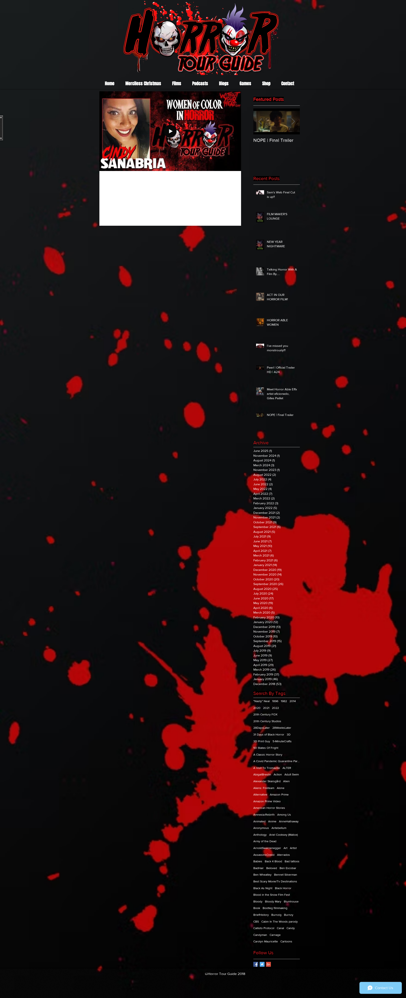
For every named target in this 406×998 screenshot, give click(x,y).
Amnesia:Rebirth (264, 814)
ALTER (287, 768)
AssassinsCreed (263, 854)
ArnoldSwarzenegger (267, 848)
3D (289, 734)
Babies (257, 861)
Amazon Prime (279, 794)
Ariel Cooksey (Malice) (283, 834)
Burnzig (276, 914)
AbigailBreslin (262, 774)
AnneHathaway (289, 821)
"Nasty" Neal (261, 701)
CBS (256, 921)
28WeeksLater (281, 727)
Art (285, 848)
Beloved (271, 868)
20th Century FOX (265, 714)
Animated (259, 821)
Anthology (260, 834)
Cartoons (286, 941)
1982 (284, 701)
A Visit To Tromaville (266, 768)
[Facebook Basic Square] (255, 964)
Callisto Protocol (263, 928)
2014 (292, 701)
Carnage (275, 934)
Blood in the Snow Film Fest (271, 894)
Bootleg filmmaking (275, 908)
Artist (293, 848)
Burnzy (288, 914)
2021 (266, 708)
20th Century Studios (267, 721)
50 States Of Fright (265, 747)
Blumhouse (291, 901)
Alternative (260, 794)
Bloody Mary (273, 901)
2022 (275, 708)
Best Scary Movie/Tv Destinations (275, 881)
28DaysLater (261, 727)
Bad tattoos (292, 861)
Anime (272, 821)
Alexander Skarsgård (267, 781)
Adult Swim (291, 774)
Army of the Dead (264, 841)
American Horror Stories (269, 807)
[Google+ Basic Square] (268, 964)
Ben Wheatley (262, 874)
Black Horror (283, 888)
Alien (286, 781)
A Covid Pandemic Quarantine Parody (276, 761)
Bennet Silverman (285, 874)
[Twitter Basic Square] (262, 964)
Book (256, 908)
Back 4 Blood (273, 861)
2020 (257, 708)
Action (278, 774)
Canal (280, 928)
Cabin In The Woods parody (279, 921)
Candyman (260, 934)
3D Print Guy (261, 741)
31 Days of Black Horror (268, 734)
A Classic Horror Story (267, 754)
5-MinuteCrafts (282, 741)
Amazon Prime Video (267, 801)
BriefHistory (261, 914)
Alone (280, 788)
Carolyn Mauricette (265, 941)
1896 (275, 701)
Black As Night (262, 888)
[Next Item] (293, 121)
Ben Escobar (288, 868)
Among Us (284, 814)
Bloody (257, 901)
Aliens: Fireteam (263, 788)
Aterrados (283, 854)
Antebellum (279, 828)
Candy (291, 928)
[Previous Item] (260, 121)
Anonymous (261, 828)
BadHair (258, 868)
